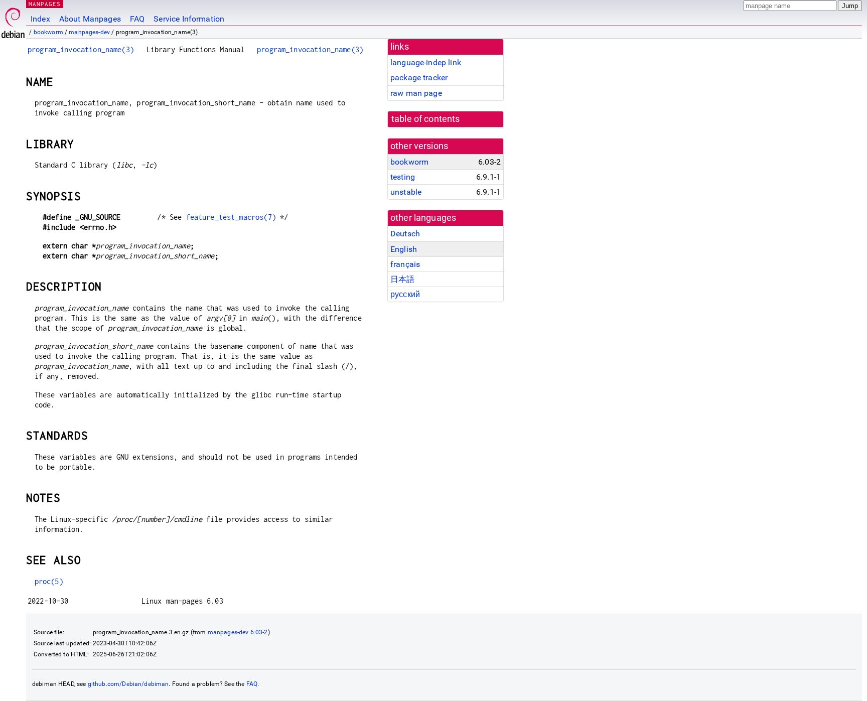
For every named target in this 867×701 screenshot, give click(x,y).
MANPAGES (45, 4)
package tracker (419, 77)
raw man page (416, 93)
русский (405, 294)
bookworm (48, 32)
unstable (405, 192)
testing (402, 177)
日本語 (402, 279)
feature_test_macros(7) (231, 217)
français (405, 264)
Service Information (189, 19)
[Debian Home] (13, 20)
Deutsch (405, 233)
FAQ (137, 19)
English (403, 249)
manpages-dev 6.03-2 (238, 632)
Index (40, 19)
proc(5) (49, 581)
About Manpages (90, 19)
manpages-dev (89, 32)
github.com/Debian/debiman (128, 683)
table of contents (425, 119)
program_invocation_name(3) (81, 49)
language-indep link (425, 62)
